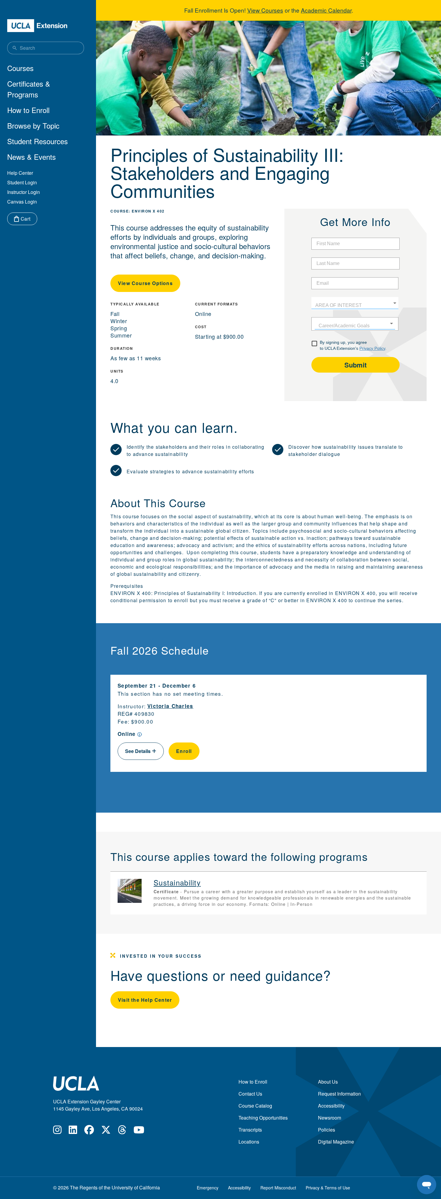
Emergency (207, 1188)
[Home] (37, 25)
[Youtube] (139, 1131)
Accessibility (331, 1105)
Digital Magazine (336, 1141)
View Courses (265, 10)
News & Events (31, 156)
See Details (138, 751)
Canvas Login (22, 201)
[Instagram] (57, 1131)
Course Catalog (255, 1105)
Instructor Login (23, 192)
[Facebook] (89, 1131)
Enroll (184, 751)
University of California (136, 1187)
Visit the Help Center (145, 999)
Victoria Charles (170, 706)
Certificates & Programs (28, 89)
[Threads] (122, 1131)
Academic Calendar (326, 10)
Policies (326, 1129)
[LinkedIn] (73, 1131)
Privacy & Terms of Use (328, 1188)
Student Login (22, 182)
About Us (328, 1081)
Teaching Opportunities (263, 1117)
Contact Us (250, 1093)
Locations (248, 1141)
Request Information (339, 1093)
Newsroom (329, 1117)
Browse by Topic (33, 125)
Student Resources (37, 141)
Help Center (20, 172)
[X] (106, 1131)
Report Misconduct (278, 1188)
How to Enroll (28, 110)
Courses (20, 68)
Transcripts (250, 1129)
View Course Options (145, 283)
